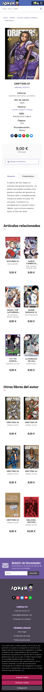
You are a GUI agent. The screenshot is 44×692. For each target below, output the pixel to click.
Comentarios (28, 176)
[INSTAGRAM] (18, 597)
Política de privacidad (22, 640)
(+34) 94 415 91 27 (22, 611)
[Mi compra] (34, 3)
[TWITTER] (14, 597)
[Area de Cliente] (38, 3)
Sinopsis (11, 176)
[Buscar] (41, 9)
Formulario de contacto (22, 619)
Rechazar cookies (22, 682)
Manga (12, 18)
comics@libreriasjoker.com (22, 615)
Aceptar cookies (22, 677)
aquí (22, 670)
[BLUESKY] (22, 597)
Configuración (22, 688)
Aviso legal (22, 632)
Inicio (6, 18)
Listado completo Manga (27, 18)
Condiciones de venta (22, 636)
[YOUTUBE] (26, 597)
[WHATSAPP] (30, 597)
